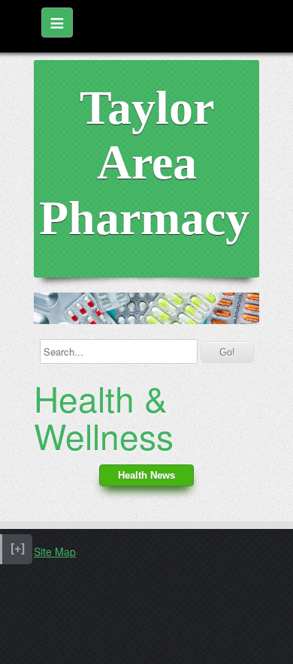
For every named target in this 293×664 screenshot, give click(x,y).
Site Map (55, 551)
